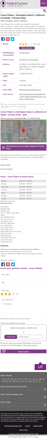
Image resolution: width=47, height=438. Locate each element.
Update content (37, 426)
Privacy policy (23, 430)
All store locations (7, 169)
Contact (27, 426)
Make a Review (26, 48)
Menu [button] (43, 3)
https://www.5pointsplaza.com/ (30, 90)
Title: (3, 282)
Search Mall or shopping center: (12, 394)
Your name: (6, 274)
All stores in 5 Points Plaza (28, 60)
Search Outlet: (6, 402)
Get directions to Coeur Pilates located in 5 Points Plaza (25, 147)
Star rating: (5, 290)
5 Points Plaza (24, 53)
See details (36, 436)
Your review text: (7, 300)
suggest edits (4, 106)
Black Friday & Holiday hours (13, 426)
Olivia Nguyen (22, 104)
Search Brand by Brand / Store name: (14, 386)
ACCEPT (30, 436)
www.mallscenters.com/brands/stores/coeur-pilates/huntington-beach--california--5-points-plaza (32, 96)
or (23, 330)
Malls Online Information (23, 434)
